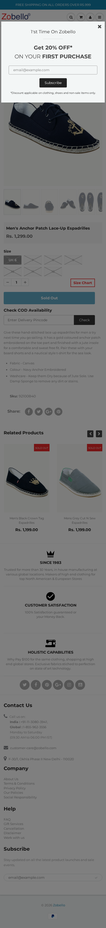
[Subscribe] (53, 83)
